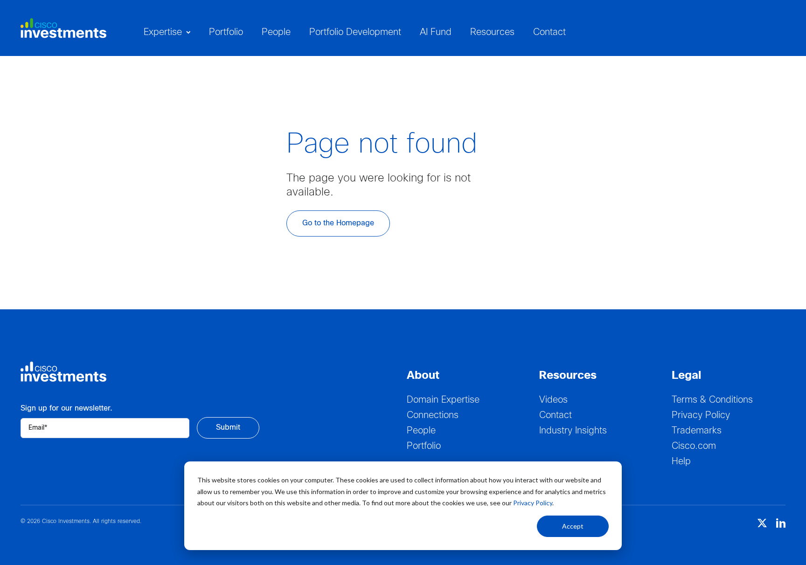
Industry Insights (573, 430)
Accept (573, 526)
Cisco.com (694, 446)
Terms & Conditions (712, 400)
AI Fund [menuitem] (436, 32)
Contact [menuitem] (549, 32)
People (421, 430)
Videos (553, 400)
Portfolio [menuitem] (226, 32)
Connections (433, 415)
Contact (555, 415)
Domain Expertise (443, 400)
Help (681, 461)
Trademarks (697, 430)
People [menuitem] (276, 32)
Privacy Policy (532, 503)
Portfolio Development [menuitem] (355, 32)
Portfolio (424, 446)
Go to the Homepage (338, 223)
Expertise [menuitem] (163, 32)
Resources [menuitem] (492, 32)
